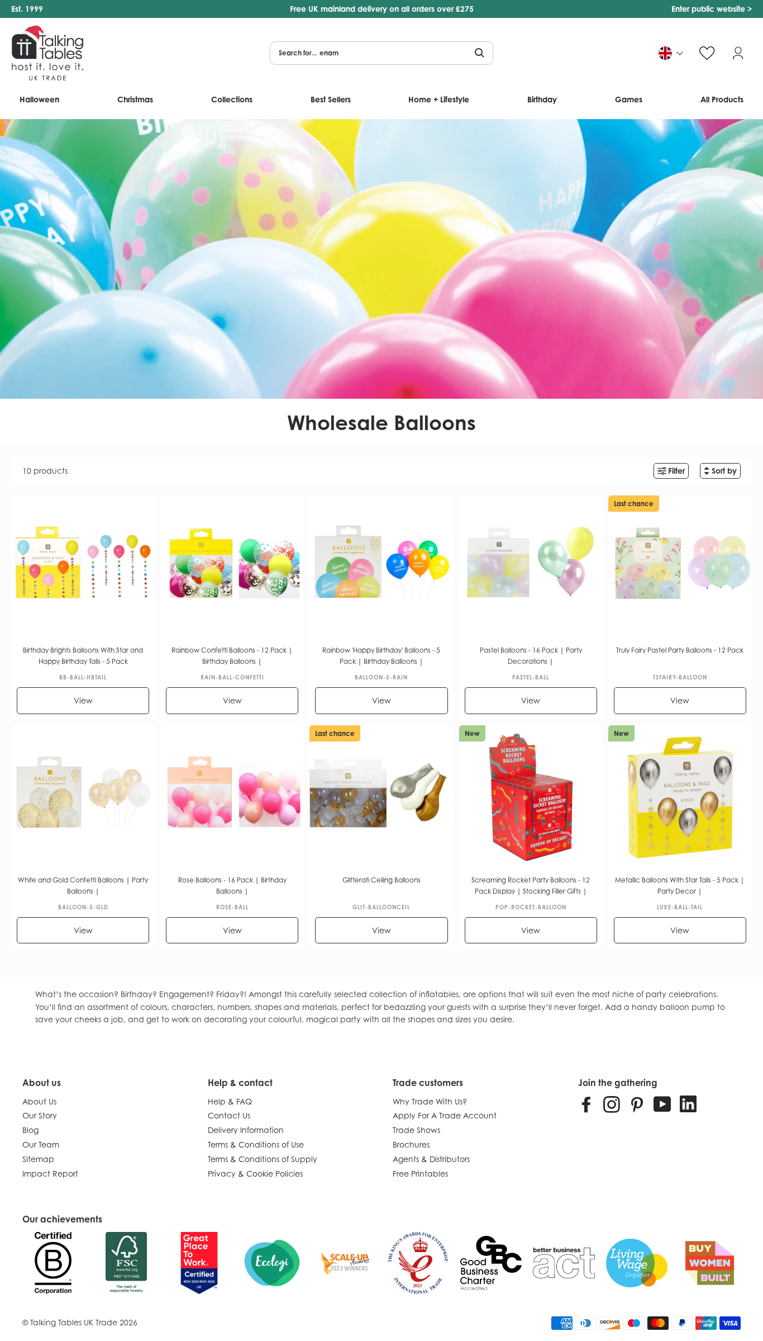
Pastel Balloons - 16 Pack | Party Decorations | (531, 655)
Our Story (39, 1115)
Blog (30, 1130)
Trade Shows (416, 1130)
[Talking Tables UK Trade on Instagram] (611, 1104)
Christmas (135, 99)
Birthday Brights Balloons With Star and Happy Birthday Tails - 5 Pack (83, 655)
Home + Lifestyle (438, 99)
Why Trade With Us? (430, 1101)
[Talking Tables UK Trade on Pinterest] (636, 1104)
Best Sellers (331, 99)
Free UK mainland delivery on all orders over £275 (382, 8)
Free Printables (420, 1173)
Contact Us (229, 1115)
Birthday (542, 99)
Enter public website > (711, 8)
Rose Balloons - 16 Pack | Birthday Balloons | (232, 885)
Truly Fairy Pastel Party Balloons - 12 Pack (679, 650)
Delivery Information (246, 1130)
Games (628, 99)
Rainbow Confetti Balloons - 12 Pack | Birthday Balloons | (232, 655)
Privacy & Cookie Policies (255, 1173)
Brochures (411, 1144)
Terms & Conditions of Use (256, 1144)
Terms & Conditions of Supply (262, 1159)
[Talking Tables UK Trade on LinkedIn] (688, 1104)
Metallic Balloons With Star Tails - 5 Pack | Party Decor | (680, 885)
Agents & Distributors (431, 1159)
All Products (721, 99)
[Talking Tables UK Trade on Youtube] (662, 1104)
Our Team (40, 1144)
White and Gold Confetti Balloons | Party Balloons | (83, 885)
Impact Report (50, 1173)
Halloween (39, 99)
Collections (231, 99)
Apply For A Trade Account (445, 1115)
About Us (39, 1101)
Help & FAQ (230, 1101)
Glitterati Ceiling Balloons (381, 880)
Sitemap (38, 1159)
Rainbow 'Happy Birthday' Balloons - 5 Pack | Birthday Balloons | (381, 655)
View (83, 700)
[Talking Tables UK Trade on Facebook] (586, 1104)
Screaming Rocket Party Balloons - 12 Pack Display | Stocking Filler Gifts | (530, 885)
